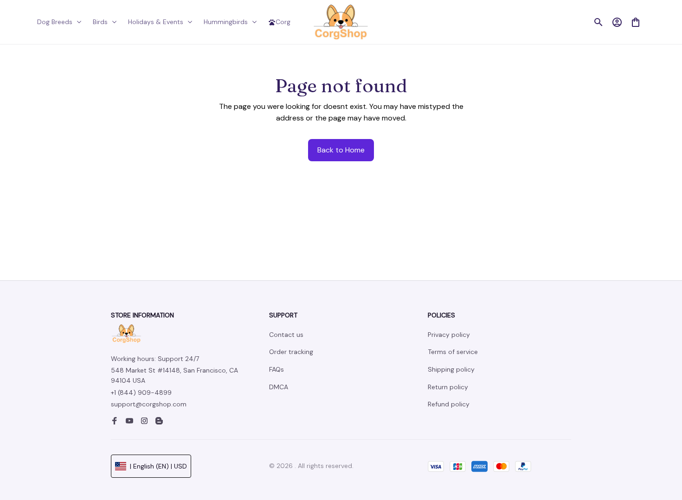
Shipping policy (451, 369)
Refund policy (449, 404)
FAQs (276, 369)
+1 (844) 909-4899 (141, 392)
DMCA (278, 387)
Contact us (286, 334)
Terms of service (453, 352)
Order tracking (291, 352)
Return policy (448, 387)
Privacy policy (449, 334)
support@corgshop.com (149, 404)
